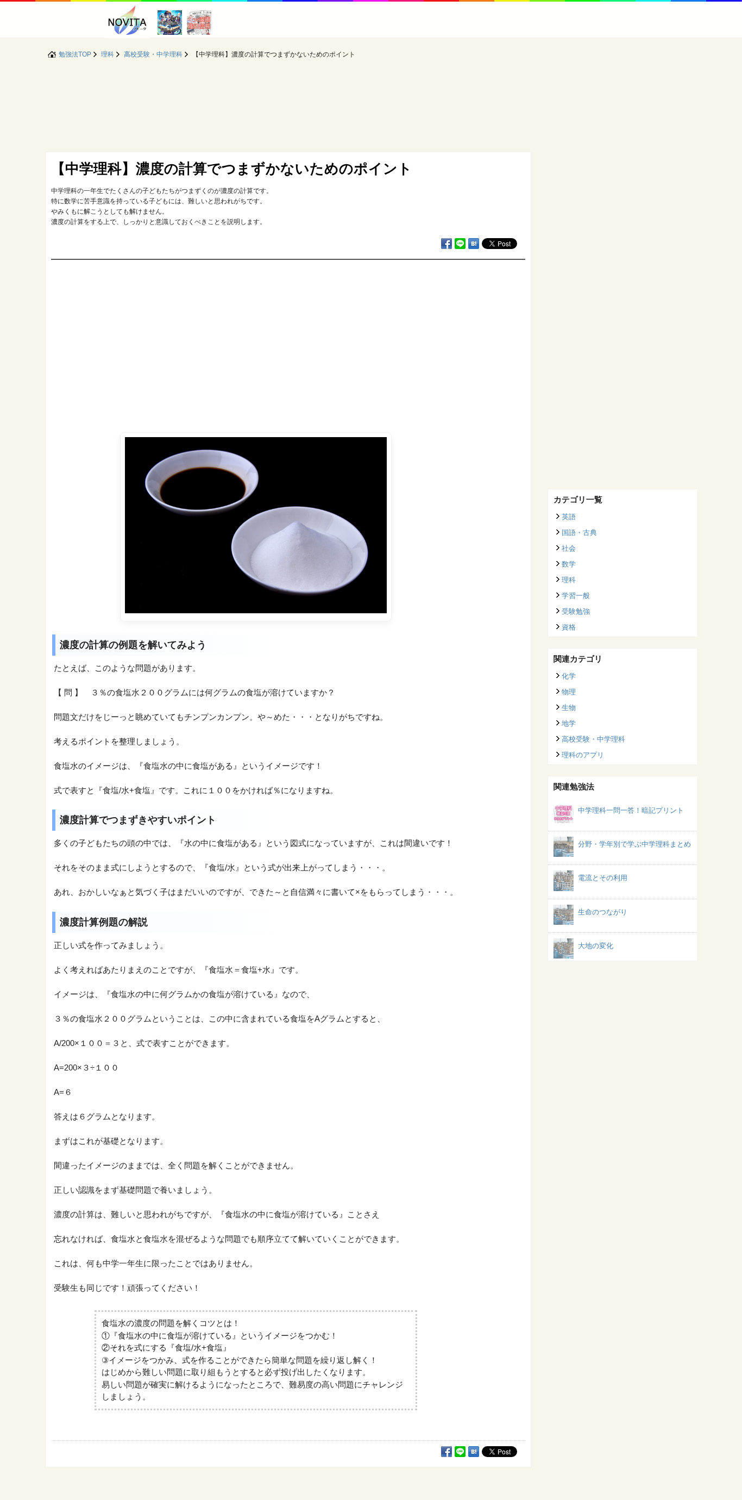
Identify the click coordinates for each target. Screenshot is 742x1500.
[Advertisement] (288, 341)
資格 (569, 627)
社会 (569, 548)
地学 (569, 723)
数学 (569, 564)
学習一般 (576, 596)
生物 (569, 708)
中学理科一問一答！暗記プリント (631, 810)
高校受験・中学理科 (593, 739)
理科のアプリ (583, 755)
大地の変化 (595, 946)
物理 (569, 692)
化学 (569, 676)
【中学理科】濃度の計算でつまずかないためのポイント (231, 168)
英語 (569, 517)
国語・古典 (579, 532)
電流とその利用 (602, 878)
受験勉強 (576, 611)
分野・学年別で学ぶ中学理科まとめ (634, 844)
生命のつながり (602, 912)
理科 (569, 580)
